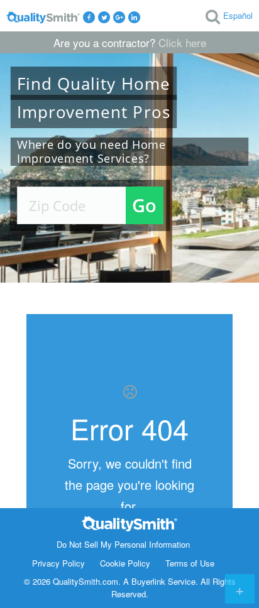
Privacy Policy (58, 563)
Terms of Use (189, 563)
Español (238, 15)
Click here (182, 42)
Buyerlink (148, 581)
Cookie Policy (125, 563)
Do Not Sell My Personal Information (123, 544)
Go (144, 205)
